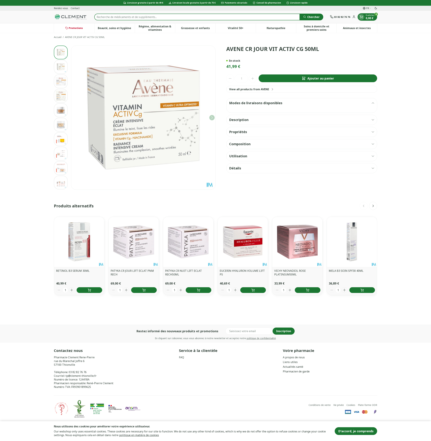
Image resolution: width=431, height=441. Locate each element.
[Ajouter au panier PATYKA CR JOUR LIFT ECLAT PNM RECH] (144, 290)
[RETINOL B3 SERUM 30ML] (79, 242)
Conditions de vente (320, 405)
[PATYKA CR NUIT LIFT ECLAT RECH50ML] (188, 242)
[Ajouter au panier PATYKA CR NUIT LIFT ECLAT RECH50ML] (198, 290)
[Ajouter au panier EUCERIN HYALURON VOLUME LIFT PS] (253, 290)
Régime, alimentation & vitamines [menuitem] (157, 28)
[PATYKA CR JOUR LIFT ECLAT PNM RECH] (134, 242)
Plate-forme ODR (367, 405)
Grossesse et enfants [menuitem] (198, 29)
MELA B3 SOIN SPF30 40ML (346, 271)
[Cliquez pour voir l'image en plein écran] (143, 118)
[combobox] (197, 16)
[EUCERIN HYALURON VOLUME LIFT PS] (243, 242)
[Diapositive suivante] (373, 206)
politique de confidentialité (261, 338)
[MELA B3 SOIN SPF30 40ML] (352, 242)
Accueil (57, 37)
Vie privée (338, 405)
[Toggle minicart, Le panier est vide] (361, 17)
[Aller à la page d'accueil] (71, 16)
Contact (75, 8)
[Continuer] (212, 117)
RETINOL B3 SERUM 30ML (73, 271)
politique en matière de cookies (139, 435)
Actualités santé (293, 367)
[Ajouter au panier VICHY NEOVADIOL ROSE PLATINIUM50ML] (307, 290)
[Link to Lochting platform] (375, 412)
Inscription (283, 331)
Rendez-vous (61, 8)
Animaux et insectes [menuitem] (360, 29)
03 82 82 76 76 (78, 372)
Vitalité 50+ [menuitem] (242, 29)
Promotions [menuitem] (76, 28)
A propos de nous (294, 357)
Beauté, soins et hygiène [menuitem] (116, 29)
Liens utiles (290, 362)
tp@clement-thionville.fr (80, 376)
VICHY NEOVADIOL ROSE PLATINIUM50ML (290, 272)
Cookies (350, 405)
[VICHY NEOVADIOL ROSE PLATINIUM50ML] (297, 242)
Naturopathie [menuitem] (281, 29)
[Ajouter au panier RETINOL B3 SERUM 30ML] (89, 290)
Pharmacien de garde (296, 371)
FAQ (181, 357)
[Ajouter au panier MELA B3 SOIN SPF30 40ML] (362, 290)
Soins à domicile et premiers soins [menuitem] (320, 28)
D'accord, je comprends (356, 431)
